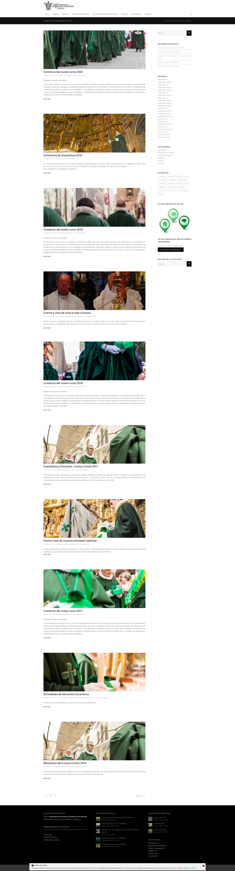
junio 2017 (161, 119)
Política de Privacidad (51, 840)
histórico (186, 183)
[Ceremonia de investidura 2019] (94, 133)
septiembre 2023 (164, 90)
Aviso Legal (47, 834)
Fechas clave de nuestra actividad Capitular (70, 540)
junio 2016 (161, 127)
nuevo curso (163, 190)
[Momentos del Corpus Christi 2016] (94, 741)
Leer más (46, 99)
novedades (180, 187)
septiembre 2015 (164, 129)
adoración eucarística (74, 698)
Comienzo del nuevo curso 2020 (63, 72)
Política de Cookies (50, 837)
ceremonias (163, 180)
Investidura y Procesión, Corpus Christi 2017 (70, 466)
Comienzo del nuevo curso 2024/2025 (168, 62)
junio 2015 (161, 132)
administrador (81, 75)
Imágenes (59, 470)
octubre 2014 (162, 137)
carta (186, 176)
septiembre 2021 (164, 100)
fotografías (170, 183)
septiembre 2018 (164, 111)
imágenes (162, 187)
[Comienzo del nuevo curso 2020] (94, 49)
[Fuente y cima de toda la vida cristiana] (94, 290)
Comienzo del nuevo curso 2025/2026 (168, 52)
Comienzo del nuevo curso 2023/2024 (168, 66)
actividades (59, 544)
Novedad (69, 75)
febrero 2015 (162, 134)
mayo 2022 (162, 98)
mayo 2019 (162, 108)
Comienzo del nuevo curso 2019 (63, 229)
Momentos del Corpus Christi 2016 (64, 763)
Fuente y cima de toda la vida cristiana (67, 313)
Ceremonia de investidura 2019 (62, 155)
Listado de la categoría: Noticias (57, 20)
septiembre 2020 (164, 103)
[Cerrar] (204, 866)
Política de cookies (189, 868)
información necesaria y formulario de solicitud (68, 816)
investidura (171, 187)
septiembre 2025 (164, 82)
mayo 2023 (162, 93)
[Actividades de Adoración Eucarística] (94, 672)
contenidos (172, 180)
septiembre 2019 (164, 106)
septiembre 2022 (164, 95)
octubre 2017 (162, 114)
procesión (172, 190)
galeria (179, 183)
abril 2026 (161, 79)
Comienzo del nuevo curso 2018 (63, 383)
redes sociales (183, 190)
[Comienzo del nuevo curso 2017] (94, 588)
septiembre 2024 (164, 87)
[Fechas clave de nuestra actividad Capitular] (94, 518)
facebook (162, 183)
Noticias (181, 21)
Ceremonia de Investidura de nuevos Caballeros (171, 48)
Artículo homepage (64, 316)
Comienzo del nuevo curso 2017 (63, 611)
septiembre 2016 (164, 124)
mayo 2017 (162, 121)
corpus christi (183, 180)
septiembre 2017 (164, 116)
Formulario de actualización (170, 250)
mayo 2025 (162, 85)
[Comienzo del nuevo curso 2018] (94, 361)
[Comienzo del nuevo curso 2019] (94, 207)
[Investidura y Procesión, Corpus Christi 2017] (94, 444)
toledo (161, 194)
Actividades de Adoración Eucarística (66, 694)
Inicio (175, 21)
